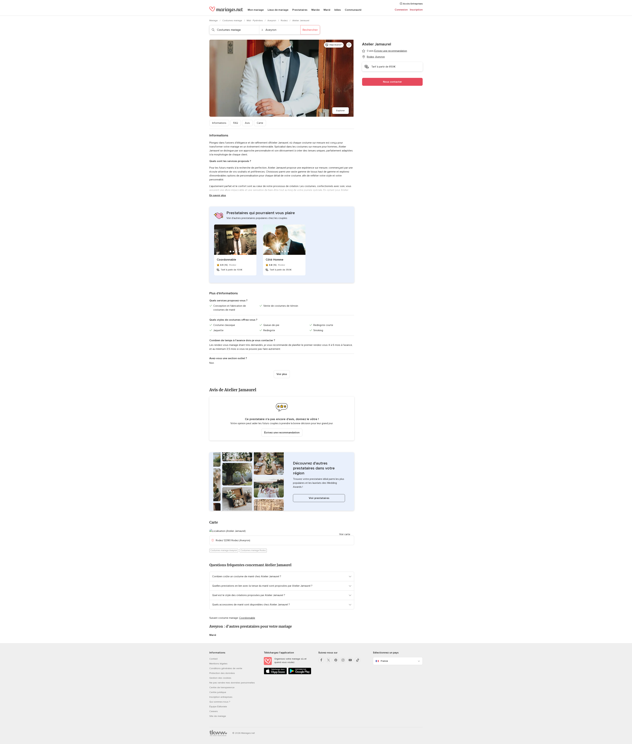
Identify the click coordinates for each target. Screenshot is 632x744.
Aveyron (272, 20)
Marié (327, 10)
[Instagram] (343, 660)
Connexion (401, 9)
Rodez (284, 20)
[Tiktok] (357, 660)
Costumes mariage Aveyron (223, 550)
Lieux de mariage (278, 10)
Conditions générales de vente (225, 668)
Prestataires (299, 10)
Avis (247, 123)
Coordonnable (226, 259)
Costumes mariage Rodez (253, 550)
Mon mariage (256, 10)
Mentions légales (218, 663)
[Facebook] (321, 660)
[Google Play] (299, 673)
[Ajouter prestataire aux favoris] (349, 45)
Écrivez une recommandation (282, 432)
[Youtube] (350, 660)
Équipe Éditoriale (218, 706)
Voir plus (281, 374)
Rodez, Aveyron (376, 56)
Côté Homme (274, 259)
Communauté (353, 10)
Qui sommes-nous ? (219, 701)
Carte (260, 123)
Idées (337, 10)
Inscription (416, 9)
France (384, 661)
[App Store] (275, 673)
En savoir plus (217, 195)
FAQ (235, 123)
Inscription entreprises (220, 697)
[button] (281, 418)
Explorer (340, 110)
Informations (219, 123)
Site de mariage (217, 716)
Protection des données (222, 673)
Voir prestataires (319, 498)
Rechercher (310, 30)
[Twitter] (328, 660)
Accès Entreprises (412, 3)
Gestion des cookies (220, 678)
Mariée (315, 10)
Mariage (213, 20)
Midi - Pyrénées (255, 20)
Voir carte (344, 534)
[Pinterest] (336, 660)
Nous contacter (392, 81)
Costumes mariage (232, 20)
